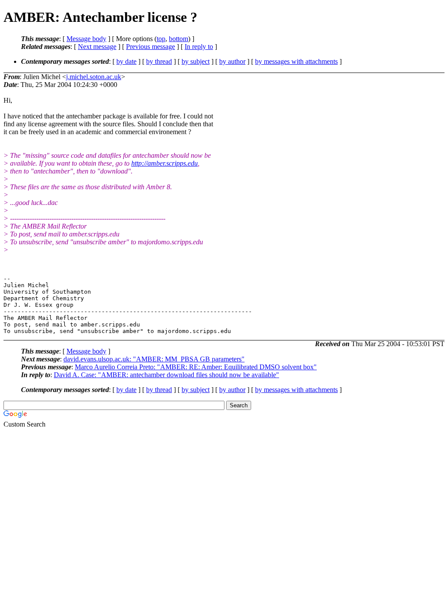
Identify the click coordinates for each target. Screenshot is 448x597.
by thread (159, 61)
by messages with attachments (296, 61)
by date (126, 61)
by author (232, 61)
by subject (196, 61)
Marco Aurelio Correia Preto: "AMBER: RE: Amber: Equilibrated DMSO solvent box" (196, 367)
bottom (178, 38)
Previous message (150, 46)
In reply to (199, 46)
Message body (86, 38)
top (161, 38)
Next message (97, 46)
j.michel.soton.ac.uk (93, 76)
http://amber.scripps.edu (164, 163)
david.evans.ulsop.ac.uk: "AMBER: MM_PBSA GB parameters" (154, 359)
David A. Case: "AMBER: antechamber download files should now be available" (166, 374)
